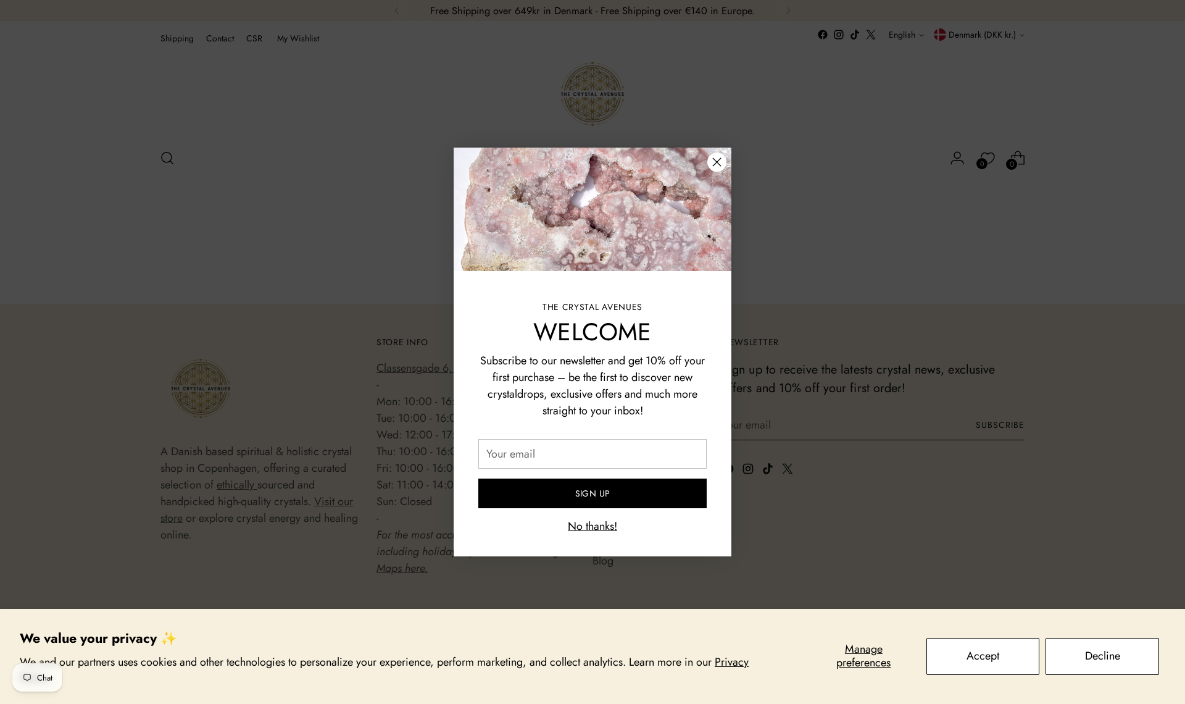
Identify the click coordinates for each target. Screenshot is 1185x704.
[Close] (716, 162)
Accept (983, 656)
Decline (1102, 656)
